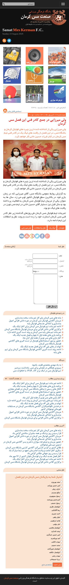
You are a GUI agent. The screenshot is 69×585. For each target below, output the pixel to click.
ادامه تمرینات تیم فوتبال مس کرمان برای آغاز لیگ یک (37, 326)
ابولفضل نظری (54, 507)
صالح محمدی (55, 492)
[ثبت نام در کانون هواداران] (57, 56)
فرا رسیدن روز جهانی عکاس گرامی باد (44, 453)
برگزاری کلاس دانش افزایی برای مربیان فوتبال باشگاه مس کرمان (32, 329)
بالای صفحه (9, 246)
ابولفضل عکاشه (54, 552)
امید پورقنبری (55, 538)
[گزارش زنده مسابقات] (34, 56)
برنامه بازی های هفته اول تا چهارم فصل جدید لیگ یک (37, 335)
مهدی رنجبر (56, 556)
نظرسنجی (60, 470)
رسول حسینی (55, 503)
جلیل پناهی (56, 517)
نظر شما (61, 246)
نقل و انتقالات (40, 228)
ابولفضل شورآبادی (53, 549)
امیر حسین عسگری (53, 535)
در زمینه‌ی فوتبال (57, 313)
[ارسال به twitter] (37, 237)
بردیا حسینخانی (54, 559)
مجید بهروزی (55, 482)
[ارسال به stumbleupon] (26, 237)
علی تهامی (56, 524)
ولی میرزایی (26, 228)
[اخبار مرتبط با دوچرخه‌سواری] (57, 94)
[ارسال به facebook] (42, 237)
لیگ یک (52, 228)
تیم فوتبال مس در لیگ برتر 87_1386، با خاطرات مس (37, 371)
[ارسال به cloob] (31, 237)
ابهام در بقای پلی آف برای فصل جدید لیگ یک (40, 347)
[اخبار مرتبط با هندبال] (12, 75)
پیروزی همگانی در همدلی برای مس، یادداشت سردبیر (37, 368)
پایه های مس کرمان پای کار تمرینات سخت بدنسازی (38, 318)
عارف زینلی (56, 489)
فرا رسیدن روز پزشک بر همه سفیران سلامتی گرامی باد (36, 433)
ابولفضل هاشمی (54, 528)
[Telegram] (9, 41)
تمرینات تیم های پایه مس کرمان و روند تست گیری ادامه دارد (34, 332)
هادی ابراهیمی (55, 521)
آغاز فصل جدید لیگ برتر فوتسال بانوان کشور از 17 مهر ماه (35, 456)
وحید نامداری (55, 531)
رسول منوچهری (54, 496)
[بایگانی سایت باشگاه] (12, 56)
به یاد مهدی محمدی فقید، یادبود (46, 365)
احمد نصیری (55, 514)
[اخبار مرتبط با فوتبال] (57, 75)
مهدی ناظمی (55, 542)
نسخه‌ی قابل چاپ (14, 111)
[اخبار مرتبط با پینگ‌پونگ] (12, 94)
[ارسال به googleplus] (47, 237)
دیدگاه (61, 360)
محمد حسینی (55, 545)
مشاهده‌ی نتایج (47, 564)
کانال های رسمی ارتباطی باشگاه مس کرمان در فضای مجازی (34, 389)
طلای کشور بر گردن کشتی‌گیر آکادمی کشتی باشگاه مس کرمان (33, 448)
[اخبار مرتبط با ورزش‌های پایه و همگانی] (34, 94)
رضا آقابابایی (55, 510)
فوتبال (61, 228)
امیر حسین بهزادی (53, 485)
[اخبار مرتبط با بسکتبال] (34, 75)
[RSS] (4, 41)
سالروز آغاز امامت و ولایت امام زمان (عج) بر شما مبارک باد (35, 451)
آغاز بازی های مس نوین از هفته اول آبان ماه (42, 338)
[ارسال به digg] (21, 237)
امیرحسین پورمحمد (53, 500)
